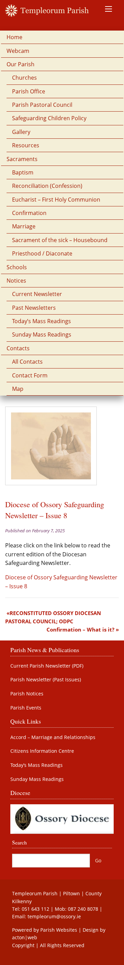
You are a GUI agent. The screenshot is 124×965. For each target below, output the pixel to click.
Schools (17, 267)
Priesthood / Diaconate (42, 253)
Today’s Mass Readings (41, 321)
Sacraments (22, 159)
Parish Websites (58, 930)
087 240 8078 (83, 909)
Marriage (23, 226)
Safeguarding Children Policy (49, 118)
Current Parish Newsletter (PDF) (46, 665)
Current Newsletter (37, 294)
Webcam (18, 51)
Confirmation (29, 213)
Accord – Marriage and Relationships (52, 737)
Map (17, 389)
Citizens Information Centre (42, 751)
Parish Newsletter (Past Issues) (45, 679)
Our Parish (20, 64)
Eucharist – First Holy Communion (56, 199)
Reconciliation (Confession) (47, 186)
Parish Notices (26, 693)
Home (14, 37)
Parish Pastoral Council (42, 105)
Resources (25, 145)
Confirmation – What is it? (80, 629)
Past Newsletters (34, 307)
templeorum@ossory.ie (54, 916)
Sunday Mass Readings (41, 334)
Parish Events (25, 707)
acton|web (24, 937)
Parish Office (28, 91)
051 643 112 (35, 909)
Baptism (22, 172)
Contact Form (30, 375)
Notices (16, 280)
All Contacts (27, 361)
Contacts (18, 348)
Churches (24, 77)
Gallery (21, 132)
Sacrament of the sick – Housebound (59, 240)
